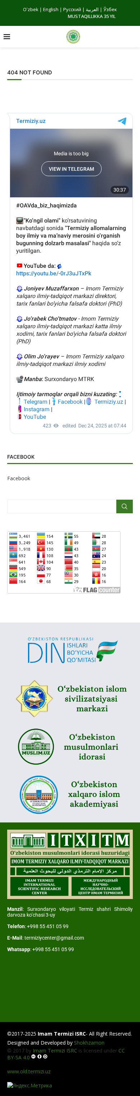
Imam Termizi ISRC (55, 1050)
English (51, 9)
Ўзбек (110, 9)
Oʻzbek (30, 9)
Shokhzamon (89, 1042)
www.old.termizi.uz (29, 1071)
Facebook (18, 478)
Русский (72, 9)
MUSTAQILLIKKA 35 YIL (92, 16)
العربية (92, 9)
